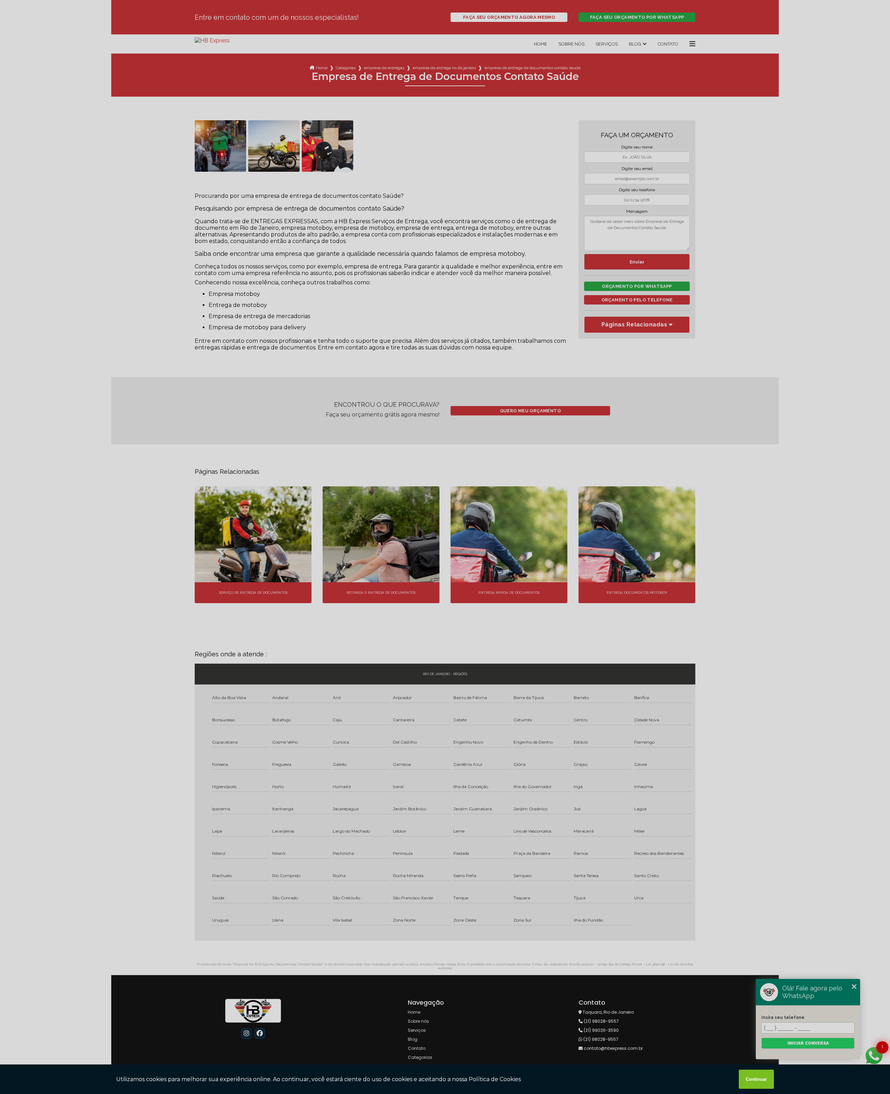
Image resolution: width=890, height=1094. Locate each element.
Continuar (756, 1079)
